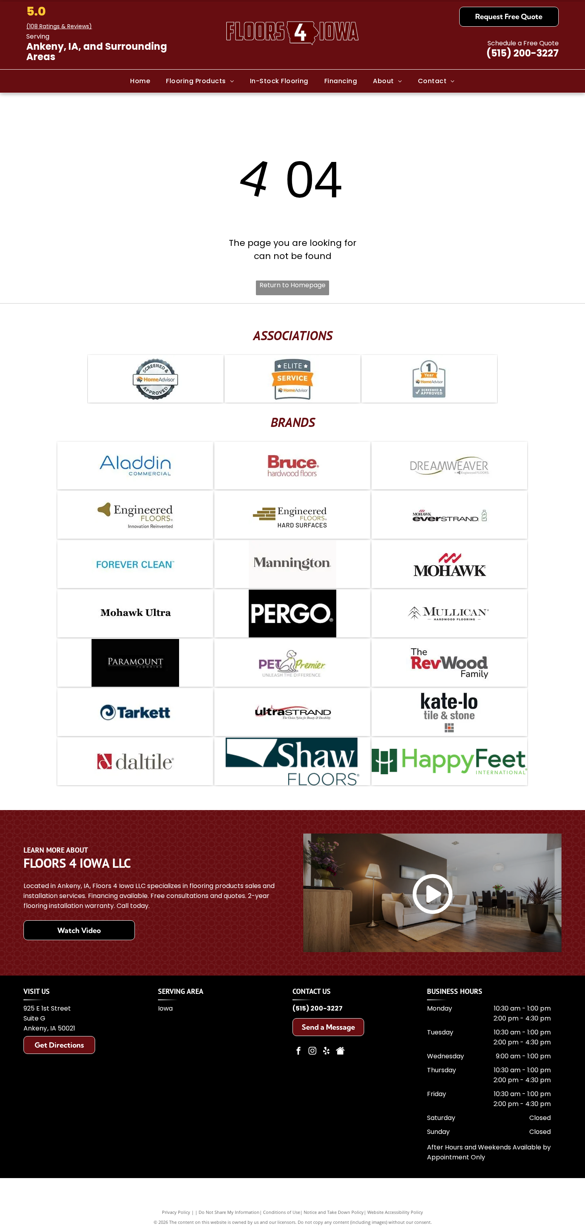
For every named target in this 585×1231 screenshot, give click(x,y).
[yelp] (326, 1052)
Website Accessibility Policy (395, 1212)
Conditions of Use (281, 1212)
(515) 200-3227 (522, 53)
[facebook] (298, 1052)
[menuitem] (140, 81)
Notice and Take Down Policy (334, 1212)
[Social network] (340, 1052)
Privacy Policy (176, 1212)
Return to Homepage (292, 285)
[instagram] (312, 1052)
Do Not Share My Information (229, 1212)
